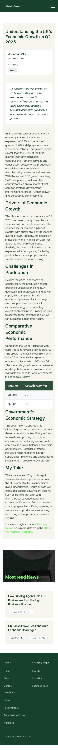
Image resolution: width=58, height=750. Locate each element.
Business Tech (40, 685)
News (7, 700)
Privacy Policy (11, 707)
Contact (8, 685)
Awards (36, 671)
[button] (52, 6)
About (7, 678)
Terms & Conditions (14, 715)
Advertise (9, 722)
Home (7, 671)
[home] (12, 6)
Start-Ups (37, 678)
